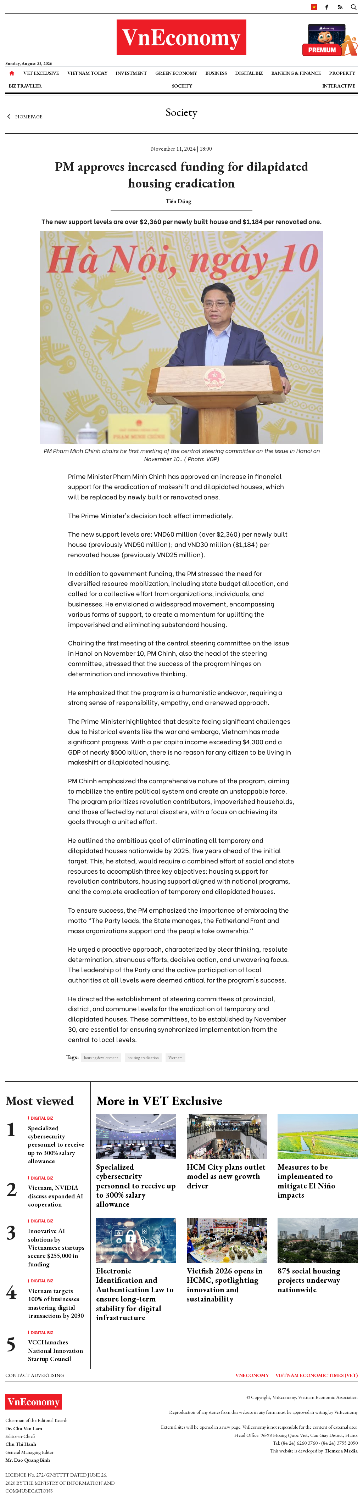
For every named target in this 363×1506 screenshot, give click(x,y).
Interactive (338, 86)
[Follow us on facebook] (326, 7)
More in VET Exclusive (159, 1100)
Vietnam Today (87, 73)
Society (182, 86)
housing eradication (143, 1057)
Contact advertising (34, 1375)
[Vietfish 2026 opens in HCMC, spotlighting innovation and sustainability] (227, 1239)
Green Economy (176, 73)
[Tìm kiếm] (354, 7)
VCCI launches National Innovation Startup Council (55, 1350)
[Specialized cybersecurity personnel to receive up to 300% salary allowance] (136, 1136)
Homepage (29, 116)
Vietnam (175, 1057)
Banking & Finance (296, 73)
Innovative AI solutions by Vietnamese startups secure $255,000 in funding (56, 1247)
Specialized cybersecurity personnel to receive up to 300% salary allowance (56, 1144)
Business (216, 73)
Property (342, 73)
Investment (131, 73)
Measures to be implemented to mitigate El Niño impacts (306, 1181)
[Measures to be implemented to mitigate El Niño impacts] (318, 1136)
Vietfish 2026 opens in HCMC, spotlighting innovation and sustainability (225, 1285)
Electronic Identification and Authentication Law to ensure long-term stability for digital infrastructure (135, 1294)
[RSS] (340, 7)
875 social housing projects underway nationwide (309, 1280)
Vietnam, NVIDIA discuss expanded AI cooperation (55, 1195)
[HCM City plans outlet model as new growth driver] (227, 1136)
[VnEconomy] (314, 7)
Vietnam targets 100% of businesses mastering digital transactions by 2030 (56, 1303)
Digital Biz (249, 73)
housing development (101, 1057)
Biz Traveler (25, 86)
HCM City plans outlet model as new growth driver (226, 1176)
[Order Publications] (330, 39)
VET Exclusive (41, 73)
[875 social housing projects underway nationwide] (318, 1239)
